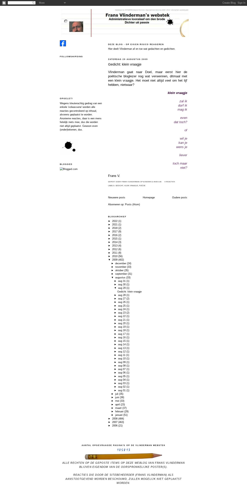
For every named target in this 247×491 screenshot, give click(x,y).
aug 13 (122, 348)
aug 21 (122, 319)
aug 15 (122, 340)
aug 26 (122, 302)
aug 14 (122, 344)
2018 (115, 228)
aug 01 (122, 390)
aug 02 (122, 386)
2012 (115, 249)
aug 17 (122, 333)
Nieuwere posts (116, 197)
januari (119, 414)
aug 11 (122, 355)
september (121, 273)
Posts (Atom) (132, 204)
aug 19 (122, 326)
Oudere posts (179, 197)
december (121, 263)
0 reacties (170, 182)
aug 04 (122, 379)
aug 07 (122, 369)
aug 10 (122, 358)
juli (117, 393)
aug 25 (122, 305)
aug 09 (122, 362)
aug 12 (122, 351)
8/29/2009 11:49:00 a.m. (152, 182)
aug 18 (122, 330)
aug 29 (122, 287)
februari (119, 411)
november (121, 266)
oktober (119, 270)
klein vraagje (131, 186)
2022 (115, 221)
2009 (115, 259)
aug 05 (122, 376)
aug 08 (122, 365)
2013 (115, 245)
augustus (120, 277)
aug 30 (122, 284)
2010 (115, 256)
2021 (115, 224)
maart (118, 408)
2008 (115, 418)
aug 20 (122, 323)
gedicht (120, 186)
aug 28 (122, 295)
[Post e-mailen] (163, 182)
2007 (115, 422)
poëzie (142, 186)
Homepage (149, 197)
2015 (115, 238)
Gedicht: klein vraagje (124, 64)
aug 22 (122, 316)
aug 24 (122, 309)
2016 (115, 235)
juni (117, 397)
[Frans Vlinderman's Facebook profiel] (63, 45)
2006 (115, 425)
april (118, 404)
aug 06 (122, 372)
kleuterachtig (77, 103)
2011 (115, 252)
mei (117, 400)
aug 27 (122, 298)
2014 (115, 242)
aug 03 (122, 383)
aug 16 (122, 337)
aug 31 (122, 281)
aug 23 (122, 312)
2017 (115, 231)
